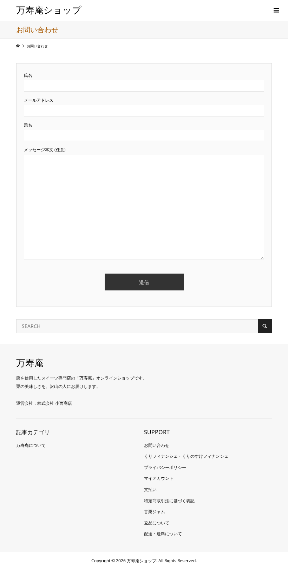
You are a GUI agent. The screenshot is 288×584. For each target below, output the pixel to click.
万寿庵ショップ (48, 10)
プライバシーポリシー (165, 467)
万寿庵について (31, 445)
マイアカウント (159, 478)
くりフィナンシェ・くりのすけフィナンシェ (186, 456)
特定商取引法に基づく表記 (169, 501)
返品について (156, 523)
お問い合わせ (156, 445)
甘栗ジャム (154, 512)
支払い (150, 489)
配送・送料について (163, 534)
